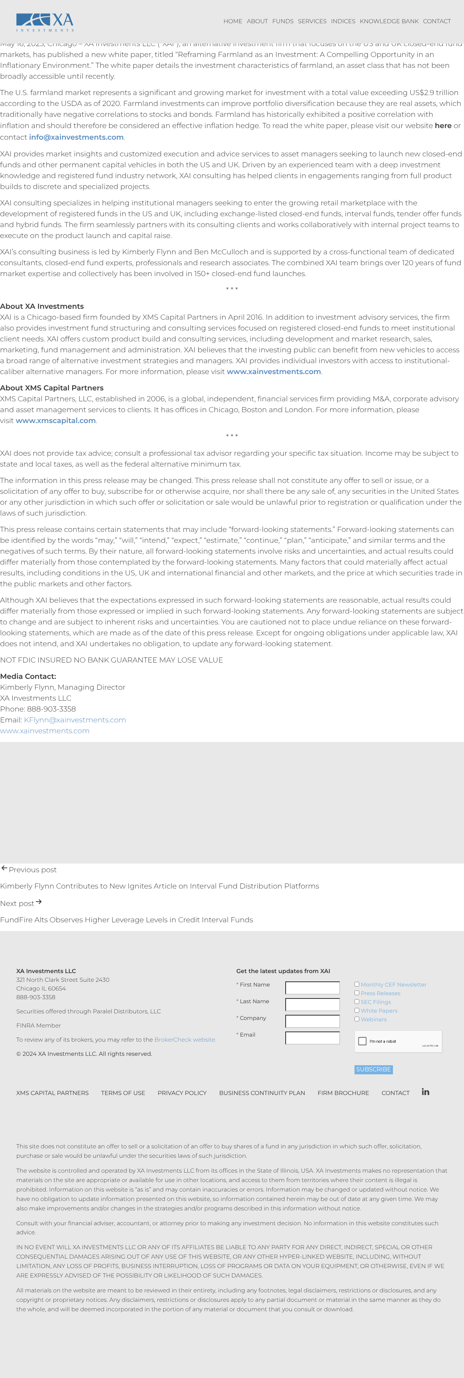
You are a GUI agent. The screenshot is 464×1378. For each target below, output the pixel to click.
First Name (253, 984)
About (257, 21)
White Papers (378, 1011)
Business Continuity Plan (262, 1093)
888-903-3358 (35, 997)
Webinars (372, 1019)
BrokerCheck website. (185, 1040)
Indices (343, 21)
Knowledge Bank (389, 21)
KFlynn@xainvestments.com (75, 720)
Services (312, 21)
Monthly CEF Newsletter (393, 984)
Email (246, 1035)
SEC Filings (375, 1002)
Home (233, 21)
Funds (283, 21)
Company (251, 1018)
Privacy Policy (182, 1093)
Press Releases (379, 993)
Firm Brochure (343, 1093)
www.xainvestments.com (45, 731)
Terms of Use (123, 1093)
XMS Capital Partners (52, 1093)
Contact (437, 21)
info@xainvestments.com (76, 137)
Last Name (252, 1001)
